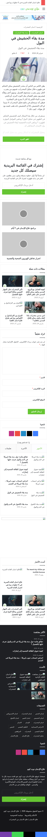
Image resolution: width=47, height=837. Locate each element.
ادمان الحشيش (39, 718)
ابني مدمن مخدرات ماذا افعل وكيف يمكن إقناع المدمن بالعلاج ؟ (36, 317)
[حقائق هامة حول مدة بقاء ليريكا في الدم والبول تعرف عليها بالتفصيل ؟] (37, 460)
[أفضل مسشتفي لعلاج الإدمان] (23, 18)
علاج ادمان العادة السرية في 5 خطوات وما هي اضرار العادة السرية (13, 585)
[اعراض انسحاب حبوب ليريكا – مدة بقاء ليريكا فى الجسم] (37, 484)
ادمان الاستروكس (12, 714)
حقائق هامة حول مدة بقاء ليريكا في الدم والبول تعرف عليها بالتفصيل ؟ (16, 459)
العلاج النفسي (39, 731)
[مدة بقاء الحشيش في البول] (37, 496)
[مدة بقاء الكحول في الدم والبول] (37, 508)
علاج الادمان (14, 736)
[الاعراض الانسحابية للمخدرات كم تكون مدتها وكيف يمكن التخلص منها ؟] (9, 686)
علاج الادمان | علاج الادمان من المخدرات (23, 819)
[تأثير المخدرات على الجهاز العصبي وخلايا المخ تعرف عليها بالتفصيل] (12, 281)
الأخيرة (24, 448)
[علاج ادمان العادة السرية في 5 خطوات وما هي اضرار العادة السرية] (12, 573)
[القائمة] (43, 10)
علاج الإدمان (26, 736)
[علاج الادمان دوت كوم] (30, 9)
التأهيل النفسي (23, 727)
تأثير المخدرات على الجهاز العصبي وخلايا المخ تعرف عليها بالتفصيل (12, 291)
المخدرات (28, 731)
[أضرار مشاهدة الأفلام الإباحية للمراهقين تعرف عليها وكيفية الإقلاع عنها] (38, 677)
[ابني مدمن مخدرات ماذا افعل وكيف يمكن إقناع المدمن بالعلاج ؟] (35, 307)
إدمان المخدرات (26, 714)
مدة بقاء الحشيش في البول (17, 493)
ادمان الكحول (14, 718)
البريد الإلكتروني (38, 389)
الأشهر (39, 448)
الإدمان (27, 722)
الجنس (12, 727)
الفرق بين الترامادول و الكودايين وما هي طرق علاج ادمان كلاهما (13, 317)
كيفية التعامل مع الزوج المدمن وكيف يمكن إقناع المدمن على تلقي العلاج (35, 291)
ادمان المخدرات (29, 27)
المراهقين (18, 731)
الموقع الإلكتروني (39, 400)
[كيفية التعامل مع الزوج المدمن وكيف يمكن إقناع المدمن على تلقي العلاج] (35, 281)
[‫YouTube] (17, 433)
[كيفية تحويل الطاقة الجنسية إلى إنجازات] (37, 473)
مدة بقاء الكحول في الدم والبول (16, 504)
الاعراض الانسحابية (37, 727)
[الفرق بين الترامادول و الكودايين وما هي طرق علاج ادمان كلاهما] (12, 307)
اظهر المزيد (24, 139)
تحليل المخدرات (38, 736)
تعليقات (8, 448)
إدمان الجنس (39, 714)
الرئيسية (39, 27)
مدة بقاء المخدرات (21, 33)
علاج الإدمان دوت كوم (11, 811)
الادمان (19, 722)
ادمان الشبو (26, 718)
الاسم (42, 378)
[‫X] (29, 433)
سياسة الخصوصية (16, 815)
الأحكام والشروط (31, 815)
